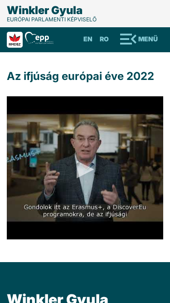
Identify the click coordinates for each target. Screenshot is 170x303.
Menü (148, 39)
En (87, 39)
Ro (104, 39)
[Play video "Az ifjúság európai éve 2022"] (85, 167)
